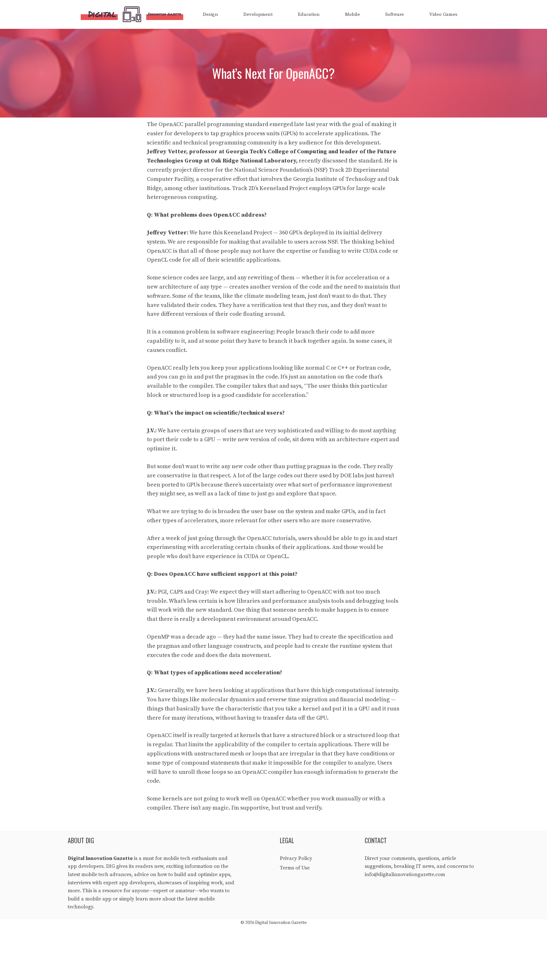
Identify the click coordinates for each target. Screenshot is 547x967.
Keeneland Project (284, 188)
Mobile (352, 14)
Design (210, 14)
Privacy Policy (296, 858)
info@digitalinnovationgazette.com (405, 874)
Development (258, 14)
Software (394, 14)
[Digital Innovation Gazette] (133, 14)
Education (309, 14)
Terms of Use (295, 868)
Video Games (443, 14)
